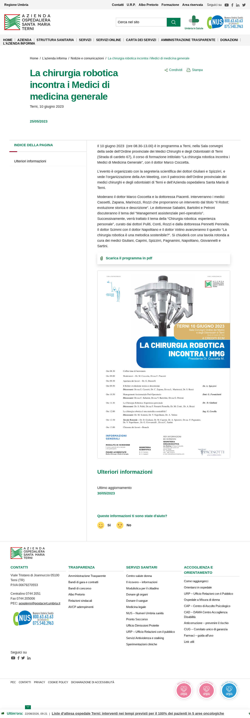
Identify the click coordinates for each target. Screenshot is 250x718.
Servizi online (108, 39)
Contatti (118, 4)
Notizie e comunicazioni (87, 58)
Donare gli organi (137, 594)
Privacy (39, 682)
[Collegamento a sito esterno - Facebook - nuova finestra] (19, 658)
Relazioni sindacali (80, 600)
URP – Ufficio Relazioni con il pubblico (150, 631)
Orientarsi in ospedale (198, 587)
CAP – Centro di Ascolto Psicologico (207, 606)
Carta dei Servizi (141, 39)
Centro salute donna (139, 575)
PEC (13, 682)
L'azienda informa (54, 58)
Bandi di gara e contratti (83, 582)
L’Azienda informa (19, 43)
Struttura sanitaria (55, 39)
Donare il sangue (137, 600)
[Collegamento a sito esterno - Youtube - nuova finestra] (14, 658)
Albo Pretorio (148, 4)
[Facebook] (232, 4)
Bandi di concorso (79, 588)
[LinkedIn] (238, 4)
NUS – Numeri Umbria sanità (144, 613)
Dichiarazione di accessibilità (92, 682)
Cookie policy (58, 682)
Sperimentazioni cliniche (141, 644)
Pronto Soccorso (137, 619)
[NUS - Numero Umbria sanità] (225, 22)
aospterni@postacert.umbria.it (39, 603)
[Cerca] (173, 22)
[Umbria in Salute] (195, 22)
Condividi (175, 70)
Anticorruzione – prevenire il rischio (206, 623)
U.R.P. (131, 4)
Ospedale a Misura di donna (202, 599)
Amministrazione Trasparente (188, 39)
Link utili (189, 641)
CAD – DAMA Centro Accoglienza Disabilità (205, 615)
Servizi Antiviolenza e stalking (145, 638)
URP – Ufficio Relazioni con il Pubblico (208, 593)
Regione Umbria (16, 4)
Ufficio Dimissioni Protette (142, 625)
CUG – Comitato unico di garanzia (206, 629)
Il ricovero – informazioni (141, 582)
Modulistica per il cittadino (142, 588)
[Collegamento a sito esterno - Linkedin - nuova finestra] (30, 658)
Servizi (85, 39)
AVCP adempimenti (80, 607)
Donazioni (229, 39)
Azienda (24, 39)
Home (7, 39)
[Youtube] (226, 4)
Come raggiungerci (196, 581)
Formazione (170, 4)
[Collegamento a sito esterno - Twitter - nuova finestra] (24, 658)
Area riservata (192, 4)
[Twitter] (244, 4)
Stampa (197, 70)
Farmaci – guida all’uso (198, 635)
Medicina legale (136, 607)
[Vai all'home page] (27, 22)
